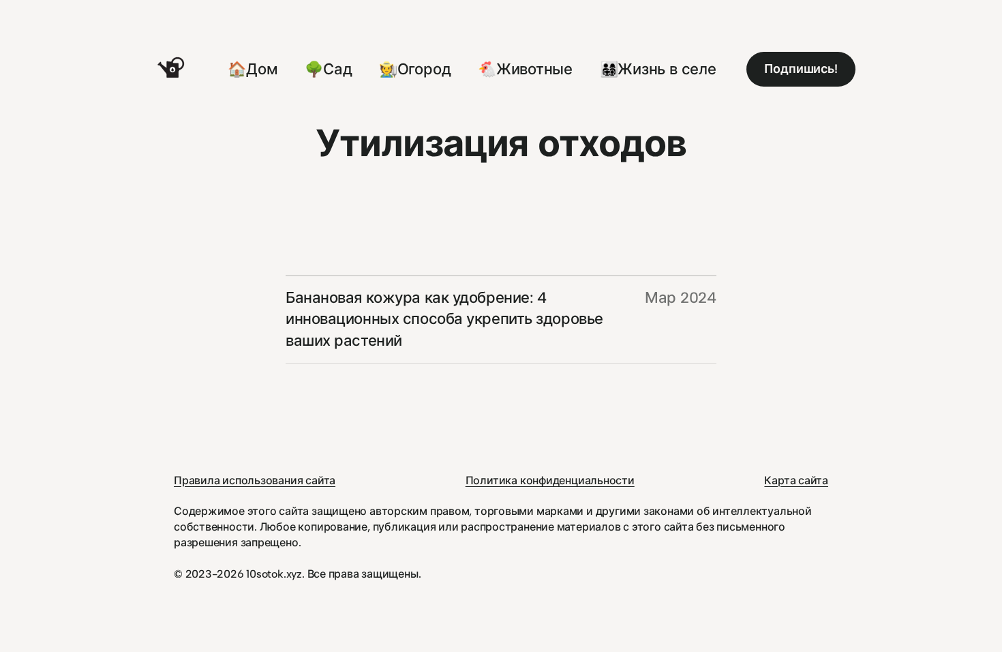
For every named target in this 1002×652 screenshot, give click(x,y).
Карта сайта (796, 480)
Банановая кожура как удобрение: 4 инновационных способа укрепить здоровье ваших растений (444, 319)
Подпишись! (801, 68)
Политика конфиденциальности (550, 480)
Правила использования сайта (254, 480)
